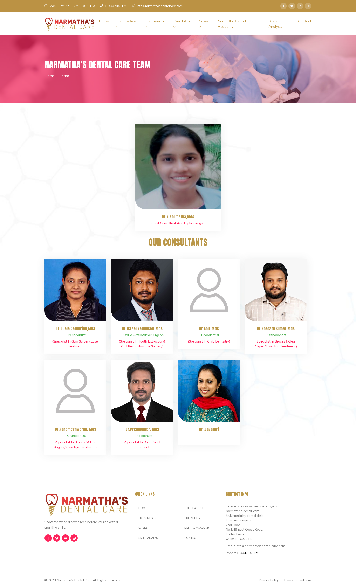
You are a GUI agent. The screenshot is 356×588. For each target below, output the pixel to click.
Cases (204, 21)
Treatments (154, 21)
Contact (305, 21)
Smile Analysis (275, 24)
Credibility (181, 21)
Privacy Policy (269, 580)
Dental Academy (197, 527)
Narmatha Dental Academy (232, 24)
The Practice (125, 21)
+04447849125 (116, 6)
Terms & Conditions (297, 580)
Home (104, 21)
